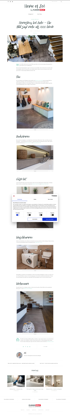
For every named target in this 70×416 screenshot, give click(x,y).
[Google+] (27, 346)
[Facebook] (8, 1)
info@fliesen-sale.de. (50, 341)
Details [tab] (35, 199)
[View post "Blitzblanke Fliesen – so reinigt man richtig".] (16, 381)
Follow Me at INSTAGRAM (9, 399)
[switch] (29, 215)
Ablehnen (34, 219)
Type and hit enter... (55, 1)
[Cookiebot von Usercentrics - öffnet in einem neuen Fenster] (52, 196)
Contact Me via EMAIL (26, 399)
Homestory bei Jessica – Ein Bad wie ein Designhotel (54, 389)
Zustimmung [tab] (19, 199)
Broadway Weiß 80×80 (44, 183)
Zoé (25, 353)
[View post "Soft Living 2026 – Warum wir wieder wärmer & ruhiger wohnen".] (35, 381)
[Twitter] (23, 346)
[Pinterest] (12, 1)
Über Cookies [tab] (50, 199)
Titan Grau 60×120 (29, 142)
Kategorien (30, 14)
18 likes (45, 346)
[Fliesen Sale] (35, 7)
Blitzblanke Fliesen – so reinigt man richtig (16, 389)
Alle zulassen (49, 219)
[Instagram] (10, 1)
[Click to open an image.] (35, 48)
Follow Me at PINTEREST (61, 399)
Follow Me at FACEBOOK (43, 399)
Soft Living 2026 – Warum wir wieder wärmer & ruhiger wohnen (35, 390)
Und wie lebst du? (35, 19)
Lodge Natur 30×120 (38, 242)
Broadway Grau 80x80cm (28, 288)
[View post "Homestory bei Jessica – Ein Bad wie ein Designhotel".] (54, 381)
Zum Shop (39, 14)
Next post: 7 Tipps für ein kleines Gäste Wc (49, 363)
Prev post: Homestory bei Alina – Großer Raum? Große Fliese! (21, 363)
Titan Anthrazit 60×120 (37, 142)
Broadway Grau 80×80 (39, 80)
